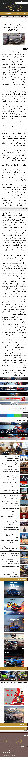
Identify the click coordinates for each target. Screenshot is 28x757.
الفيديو (24, 669)
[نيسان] (14, 394)
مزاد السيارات (22, 408)
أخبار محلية (24, 19)
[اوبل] (14, 384)
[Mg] (14, 404)
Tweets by (26, 730)
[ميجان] (14, 379)
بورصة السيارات (22, 579)
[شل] (14, 399)
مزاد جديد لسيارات (14, 408)
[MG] (14, 641)
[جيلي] (14, 389)
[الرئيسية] (24, 13)
